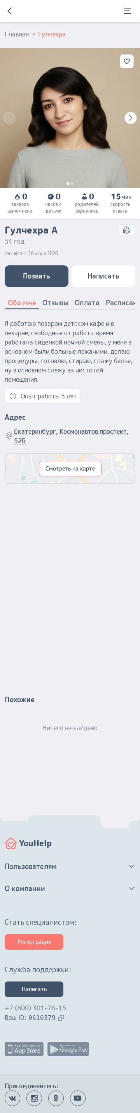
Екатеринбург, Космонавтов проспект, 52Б (71, 436)
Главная (17, 34)
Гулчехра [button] (52, 34)
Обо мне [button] (22, 303)
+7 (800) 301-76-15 (35, 1008)
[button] (70, 867)
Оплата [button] (87, 303)
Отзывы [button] (55, 303)
